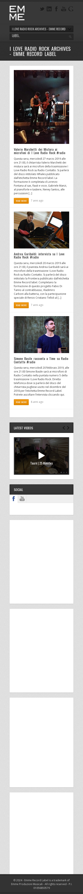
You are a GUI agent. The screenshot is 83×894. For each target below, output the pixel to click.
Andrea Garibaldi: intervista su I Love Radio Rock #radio (39, 255)
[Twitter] (41, 9)
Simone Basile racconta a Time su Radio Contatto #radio (41, 360)
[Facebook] (56, 9)
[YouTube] (63, 9)
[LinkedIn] (49, 9)
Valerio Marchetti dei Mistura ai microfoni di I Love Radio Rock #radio (39, 151)
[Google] (70, 9)
